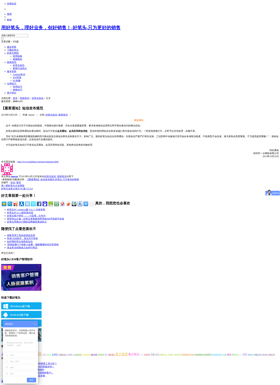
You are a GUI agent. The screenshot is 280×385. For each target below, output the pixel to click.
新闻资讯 (11, 62)
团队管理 (94, 354)
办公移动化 (86, 354)
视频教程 (17, 59)
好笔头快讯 (18, 65)
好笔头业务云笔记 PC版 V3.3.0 (17, 188)
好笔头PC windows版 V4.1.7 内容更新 (26, 209)
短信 (12, 182)
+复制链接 (6, 179)
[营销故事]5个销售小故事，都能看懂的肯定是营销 (33, 244)
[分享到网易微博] (62, 203)
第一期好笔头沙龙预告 (12, 185)
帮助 (141, 354)
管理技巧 (17, 86)
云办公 (49, 354)
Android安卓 (19, 74)
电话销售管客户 (217, 354)
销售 (245, 354)
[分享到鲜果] (68, 203)
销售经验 (264, 354)
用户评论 (11, 93)
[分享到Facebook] (39, 203)
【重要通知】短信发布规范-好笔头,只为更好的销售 (52, 179)
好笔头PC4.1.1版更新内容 (20, 212)
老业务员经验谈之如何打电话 (22, 247)
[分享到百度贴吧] (79, 203)
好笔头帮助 (13, 53)
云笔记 (55, 354)
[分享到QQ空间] (4, 203)
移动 (229, 354)
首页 (15, 98)
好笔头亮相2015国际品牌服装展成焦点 (27, 222)
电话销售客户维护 (187, 354)
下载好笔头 (13, 50)
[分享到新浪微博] (15, 203)
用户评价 (177, 354)
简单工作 (235, 354)
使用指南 (17, 56)
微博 (9, 14)
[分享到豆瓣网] (56, 203)
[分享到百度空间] (50, 203)
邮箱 (9, 19)
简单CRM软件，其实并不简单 (22, 238)
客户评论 (133, 354)
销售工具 (257, 354)
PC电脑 (16, 80)
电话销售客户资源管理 (203, 354)
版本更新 (11, 71)
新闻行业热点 (20, 68)
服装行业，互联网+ (167, 354)
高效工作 (271, 354)
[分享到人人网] (21, 203)
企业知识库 (78, 354)
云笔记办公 (63, 354)
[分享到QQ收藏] (74, 203)
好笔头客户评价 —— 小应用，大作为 (26, 215)
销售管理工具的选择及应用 (21, 235)
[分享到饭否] (33, 203)
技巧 (157, 354)
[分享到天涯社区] (27, 203)
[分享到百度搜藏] (44, 203)
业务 (44, 354)
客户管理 (122, 354)
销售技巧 (17, 90)
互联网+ (70, 354)
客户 (106, 354)
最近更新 (11, 47)
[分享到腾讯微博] (9, 203)
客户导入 (111, 354)
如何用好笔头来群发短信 (20, 241)
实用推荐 (101, 354)
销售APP (251, 354)
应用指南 (147, 354)
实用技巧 (11, 83)
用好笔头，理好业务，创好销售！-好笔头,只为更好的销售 (61, 27)
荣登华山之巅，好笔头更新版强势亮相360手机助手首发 (35, 219)
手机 (153, 354)
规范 (18, 182)
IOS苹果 (17, 77)
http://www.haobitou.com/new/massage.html (38, 161)
